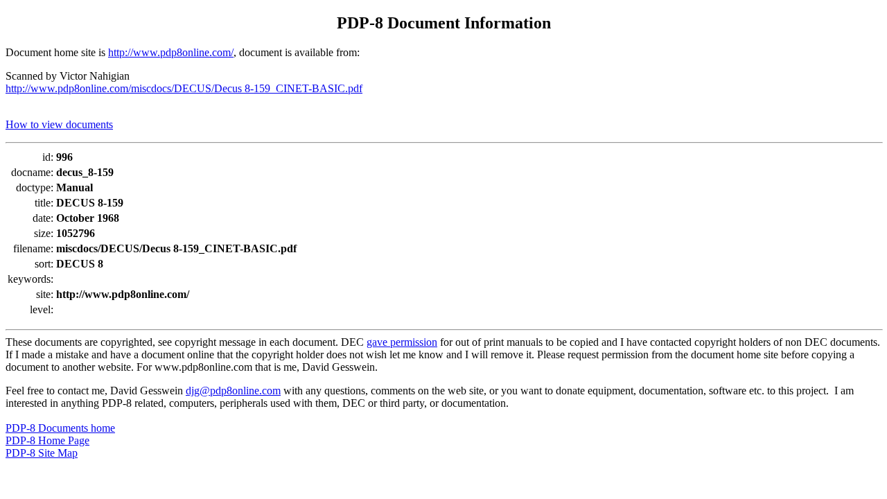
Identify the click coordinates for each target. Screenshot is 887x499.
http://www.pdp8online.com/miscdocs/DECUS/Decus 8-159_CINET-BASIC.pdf (184, 88)
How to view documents (59, 124)
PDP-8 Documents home (60, 428)
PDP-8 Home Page (47, 440)
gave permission (402, 342)
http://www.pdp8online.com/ (171, 52)
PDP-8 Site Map (42, 453)
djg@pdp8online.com (233, 390)
